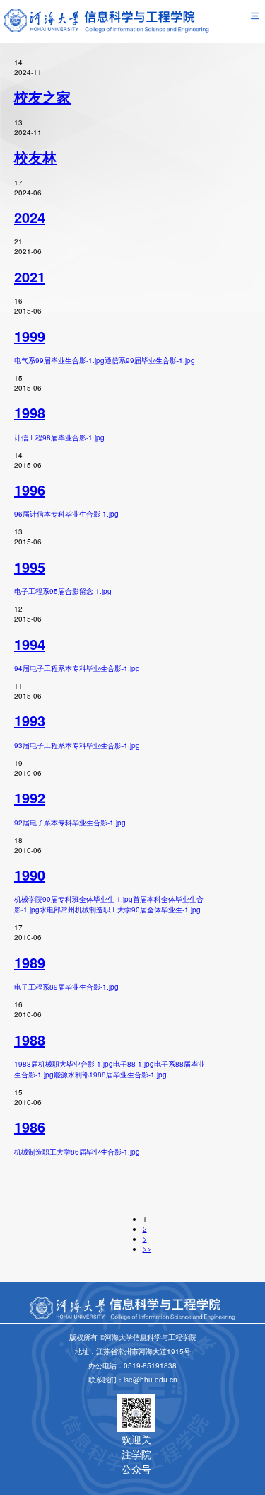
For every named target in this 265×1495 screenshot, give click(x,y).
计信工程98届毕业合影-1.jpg (59, 437)
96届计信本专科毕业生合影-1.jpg (66, 514)
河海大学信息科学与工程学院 (219, 1489)
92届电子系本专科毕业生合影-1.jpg (70, 822)
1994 (29, 644)
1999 (29, 336)
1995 (29, 566)
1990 (29, 874)
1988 (29, 1039)
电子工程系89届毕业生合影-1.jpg (66, 987)
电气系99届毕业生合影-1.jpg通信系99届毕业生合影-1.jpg (104, 360)
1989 (29, 962)
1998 (29, 412)
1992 (29, 797)
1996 (29, 489)
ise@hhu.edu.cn (150, 1380)
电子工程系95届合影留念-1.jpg (63, 591)
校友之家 (42, 96)
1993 (29, 720)
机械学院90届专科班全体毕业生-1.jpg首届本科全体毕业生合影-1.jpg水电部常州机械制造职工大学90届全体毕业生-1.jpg (109, 904)
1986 (29, 1126)
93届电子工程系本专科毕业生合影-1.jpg (77, 745)
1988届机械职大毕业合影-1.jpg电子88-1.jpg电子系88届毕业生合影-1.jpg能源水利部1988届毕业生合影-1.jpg (109, 1069)
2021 (29, 276)
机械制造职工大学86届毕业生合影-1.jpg (77, 1152)
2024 (29, 217)
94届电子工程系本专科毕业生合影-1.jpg (77, 668)
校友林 (35, 157)
